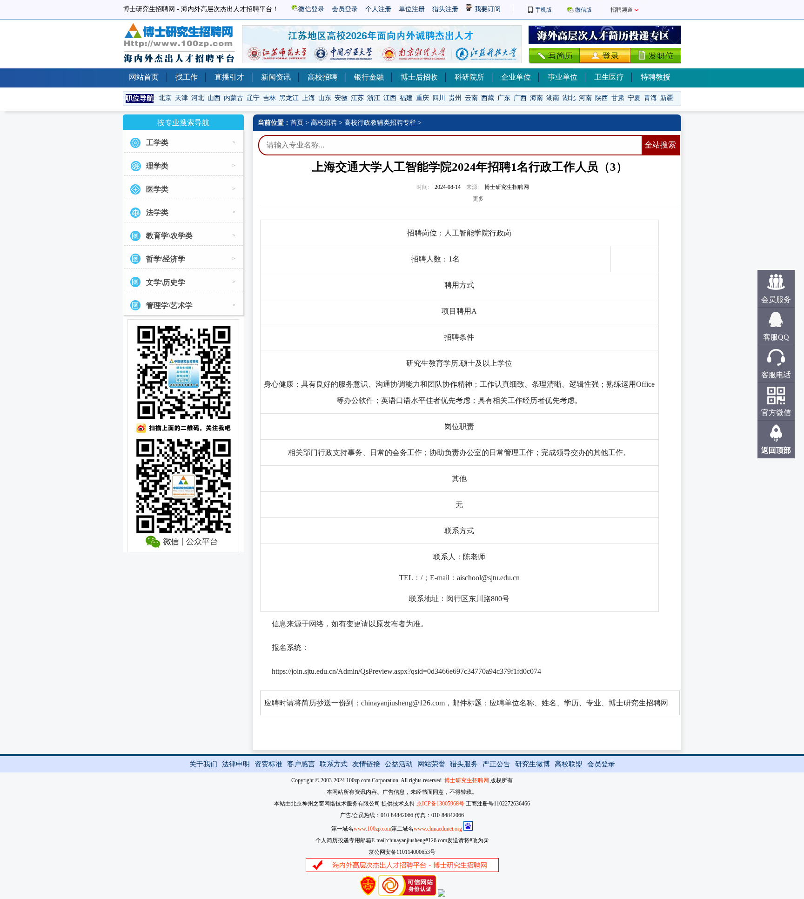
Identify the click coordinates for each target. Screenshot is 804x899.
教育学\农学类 (169, 236)
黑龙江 (289, 97)
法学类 (157, 212)
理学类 (157, 166)
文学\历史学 (165, 282)
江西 (389, 97)
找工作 (186, 77)
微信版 (583, 10)
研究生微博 (532, 764)
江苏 (357, 97)
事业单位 (562, 77)
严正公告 (496, 764)
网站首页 (144, 77)
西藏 (487, 97)
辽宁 (253, 97)
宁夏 (634, 97)
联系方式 (334, 764)
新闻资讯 (276, 77)
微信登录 (311, 9)
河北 (197, 97)
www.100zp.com (372, 828)
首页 (296, 122)
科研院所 (469, 77)
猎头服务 (464, 764)
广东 (503, 97)
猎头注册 (445, 9)
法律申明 (236, 764)
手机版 (543, 10)
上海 (308, 97)
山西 (214, 97)
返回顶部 (776, 450)
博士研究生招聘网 (466, 780)
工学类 (157, 143)
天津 (181, 97)
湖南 (552, 97)
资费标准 (268, 764)
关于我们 (203, 764)
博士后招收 (419, 77)
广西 (520, 97)
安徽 (341, 97)
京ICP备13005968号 (440, 803)
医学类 (157, 189)
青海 (650, 97)
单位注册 (412, 9)
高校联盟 (569, 764)
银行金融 (369, 77)
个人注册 (378, 9)
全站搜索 (660, 145)
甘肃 (617, 97)
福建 (406, 97)
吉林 (269, 97)
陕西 (601, 97)
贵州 (455, 97)
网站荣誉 (431, 764)
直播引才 (229, 77)
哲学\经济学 (165, 259)
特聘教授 (655, 77)
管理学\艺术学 (169, 305)
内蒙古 (233, 97)
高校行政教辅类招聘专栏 (380, 122)
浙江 (373, 97)
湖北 (569, 97)
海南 (536, 97)
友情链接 (366, 764)
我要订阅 (487, 9)
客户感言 (301, 764)
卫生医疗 (609, 77)
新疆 (666, 97)
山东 (324, 97)
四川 (438, 97)
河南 (585, 97)
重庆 (422, 97)
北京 (165, 97)
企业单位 (516, 77)
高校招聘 (322, 77)
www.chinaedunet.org (438, 828)
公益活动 (399, 764)
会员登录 (345, 9)
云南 (471, 97)
